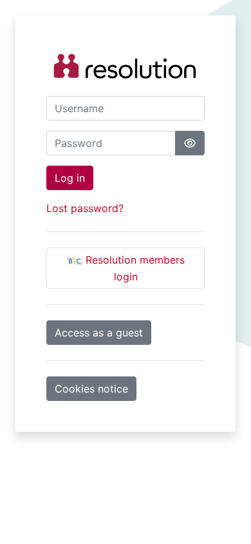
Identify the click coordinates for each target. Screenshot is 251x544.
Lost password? (85, 208)
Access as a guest (99, 332)
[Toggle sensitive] (190, 143)
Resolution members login (133, 268)
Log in (70, 177)
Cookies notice (91, 388)
